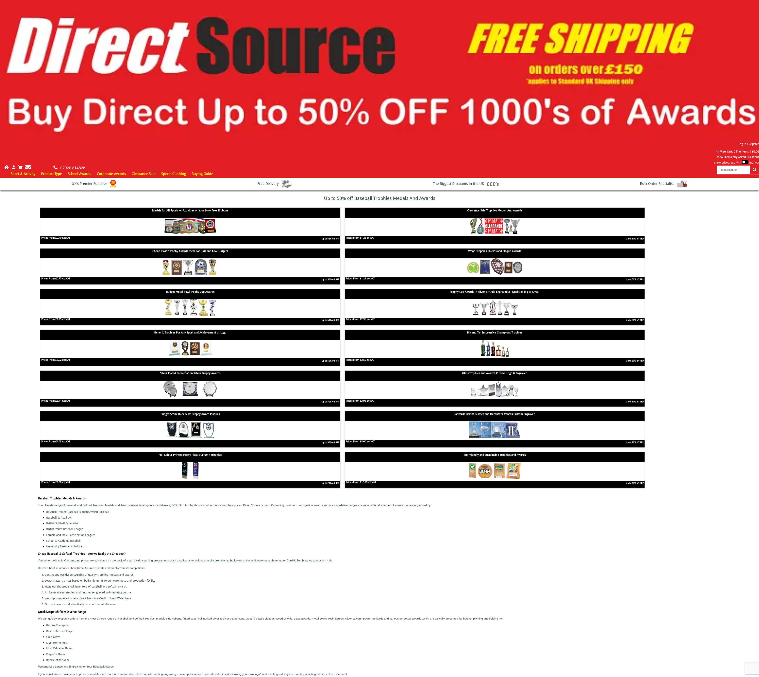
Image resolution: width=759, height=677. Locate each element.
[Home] (4, 167)
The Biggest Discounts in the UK (459, 184)
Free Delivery (268, 184)
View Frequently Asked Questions (738, 157)
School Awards (79, 174)
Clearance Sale (144, 174)
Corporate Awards (111, 174)
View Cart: (739, 151)
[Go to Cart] (20, 167)
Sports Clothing (173, 174)
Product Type (51, 174)
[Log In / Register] (13, 167)
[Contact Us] (28, 167)
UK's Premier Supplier (90, 184)
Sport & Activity (23, 174)
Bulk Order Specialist (657, 184)
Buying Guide (202, 174)
